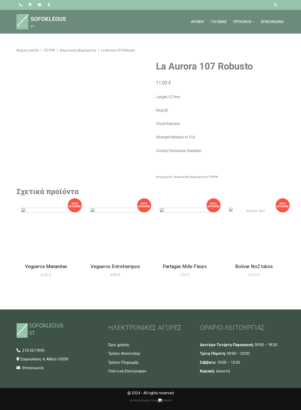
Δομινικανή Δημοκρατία (78, 50)
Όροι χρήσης (119, 345)
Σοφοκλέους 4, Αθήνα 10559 (44, 359)
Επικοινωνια (272, 22)
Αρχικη (197, 22)
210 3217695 (32, 350)
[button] (253, 22)
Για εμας (218, 22)
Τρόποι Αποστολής (124, 353)
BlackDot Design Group (145, 400)
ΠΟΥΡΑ (49, 50)
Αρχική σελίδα (27, 50)
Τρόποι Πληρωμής (123, 362)
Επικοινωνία (32, 368)
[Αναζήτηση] (275, 5)
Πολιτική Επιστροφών (127, 371)
